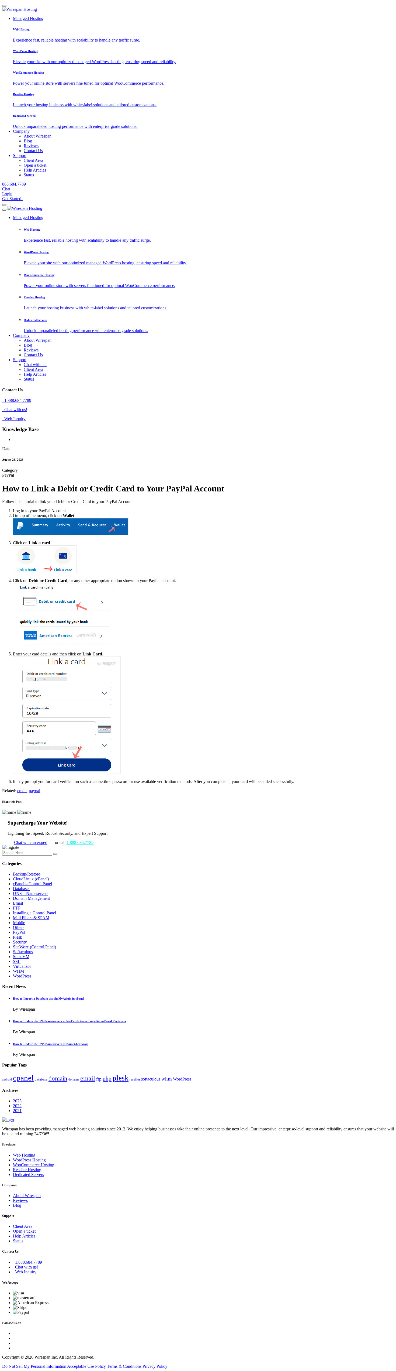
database (41, 1079)
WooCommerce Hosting (33, 1165)
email (87, 1078)
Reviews (31, 145)
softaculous (150, 1079)
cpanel (23, 1077)
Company (21, 131)
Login (7, 194)
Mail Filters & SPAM (31, 917)
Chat (6, 189)
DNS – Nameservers (30, 893)
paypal (34, 790)
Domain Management (31, 898)
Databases (21, 888)
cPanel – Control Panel (32, 883)
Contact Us (33, 150)
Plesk (17, 937)
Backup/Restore (26, 874)
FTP (16, 908)
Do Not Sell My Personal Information (34, 1366)
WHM (18, 971)
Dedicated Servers (28, 1174)
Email (18, 903)
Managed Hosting (28, 18)
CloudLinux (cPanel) (31, 879)
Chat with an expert (30, 842)
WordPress (22, 976)
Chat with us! (35, 364)
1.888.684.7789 (16, 400)
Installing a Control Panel (34, 913)
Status (29, 175)
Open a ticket (35, 165)
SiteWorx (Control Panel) (34, 947)
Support (19, 155)
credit (22, 790)
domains (73, 1079)
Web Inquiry (14, 418)
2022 (17, 1105)
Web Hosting (24, 1155)
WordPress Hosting (29, 1160)
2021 (17, 1110)
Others (18, 927)
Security (20, 942)
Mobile (19, 922)
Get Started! (12, 198)
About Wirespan (37, 136)
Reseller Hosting (27, 1169)
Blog (28, 141)
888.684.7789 (14, 184)
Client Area (33, 160)
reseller (135, 1079)
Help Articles (35, 170)
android (7, 1079)
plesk (120, 1078)
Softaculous (23, 951)
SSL (16, 961)
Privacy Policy (155, 1366)
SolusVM (21, 956)
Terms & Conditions (124, 1366)
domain (57, 1078)
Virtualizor (22, 966)
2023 (17, 1101)
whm (166, 1079)
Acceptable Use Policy (86, 1366)
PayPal (19, 932)
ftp (99, 1079)
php (107, 1078)
